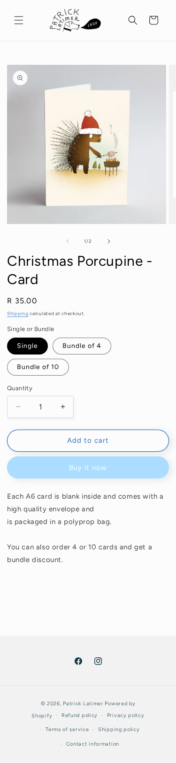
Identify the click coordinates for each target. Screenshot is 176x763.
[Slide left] (67, 241)
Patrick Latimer (84, 704)
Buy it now (88, 467)
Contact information (92, 744)
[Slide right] (109, 241)
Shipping (18, 313)
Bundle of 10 (38, 367)
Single (27, 346)
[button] (18, 20)
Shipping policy (119, 729)
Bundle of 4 (81, 346)
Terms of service (67, 729)
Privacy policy (126, 715)
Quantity (19, 388)
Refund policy (79, 715)
